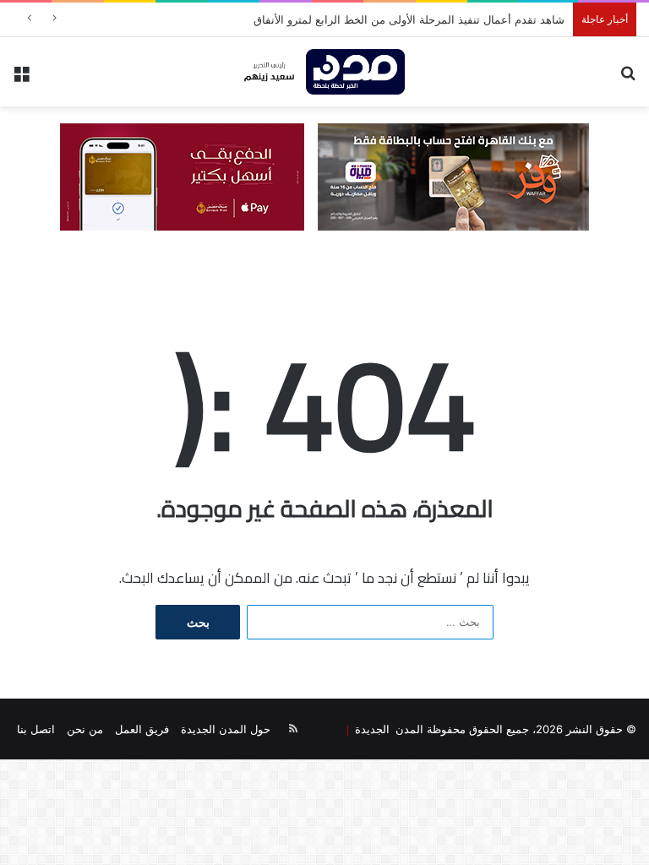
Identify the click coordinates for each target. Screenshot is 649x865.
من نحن (85, 729)
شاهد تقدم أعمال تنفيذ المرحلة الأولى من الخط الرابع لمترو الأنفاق (409, 19)
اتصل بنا (36, 729)
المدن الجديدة (386, 728)
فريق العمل (142, 729)
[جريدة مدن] (324, 72)
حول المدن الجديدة (225, 729)
